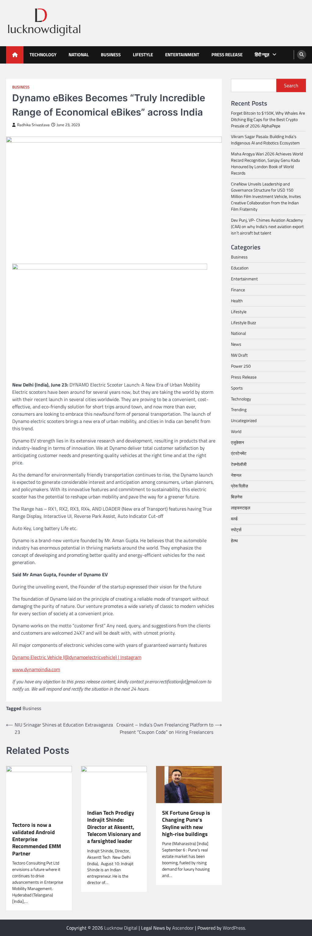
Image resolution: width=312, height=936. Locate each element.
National (79, 54)
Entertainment (182, 54)
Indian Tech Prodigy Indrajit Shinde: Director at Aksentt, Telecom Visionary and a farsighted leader (114, 827)
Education (240, 268)
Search (291, 85)
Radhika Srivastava (33, 125)
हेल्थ (234, 540)
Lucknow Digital (120, 927)
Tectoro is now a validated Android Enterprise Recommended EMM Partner (36, 839)
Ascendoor (183, 927)
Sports (237, 388)
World (236, 431)
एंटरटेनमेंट (238, 453)
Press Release (227, 54)
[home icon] (14, 55)
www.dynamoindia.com (36, 669)
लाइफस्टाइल (240, 507)
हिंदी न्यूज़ (262, 54)
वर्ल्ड (234, 518)
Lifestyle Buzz (243, 322)
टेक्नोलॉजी (238, 464)
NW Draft (239, 355)
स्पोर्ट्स (236, 529)
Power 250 (241, 366)
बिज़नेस (236, 497)
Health (237, 300)
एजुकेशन (237, 442)
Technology (43, 54)
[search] (301, 54)
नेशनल (236, 475)
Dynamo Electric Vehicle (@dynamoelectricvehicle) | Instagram (76, 657)
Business (111, 54)
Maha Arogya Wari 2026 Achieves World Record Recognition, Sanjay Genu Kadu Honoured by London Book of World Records (267, 163)
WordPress (234, 927)
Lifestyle (143, 54)
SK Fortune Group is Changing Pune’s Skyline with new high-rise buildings (186, 823)
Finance (238, 289)
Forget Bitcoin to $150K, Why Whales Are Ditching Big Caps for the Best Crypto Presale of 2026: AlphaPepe (268, 119)
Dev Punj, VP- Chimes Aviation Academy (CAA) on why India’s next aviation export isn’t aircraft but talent (267, 226)
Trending (238, 409)
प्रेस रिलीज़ (239, 486)
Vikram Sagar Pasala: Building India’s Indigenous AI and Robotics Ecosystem (265, 139)
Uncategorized (244, 420)
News (236, 344)
